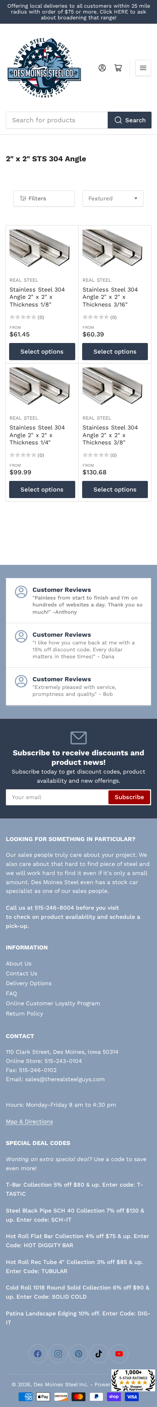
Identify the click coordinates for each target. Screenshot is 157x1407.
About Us (18, 963)
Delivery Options (28, 983)
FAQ (11, 993)
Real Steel (23, 280)
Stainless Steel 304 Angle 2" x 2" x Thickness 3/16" (110, 297)
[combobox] (79, 120)
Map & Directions (29, 1121)
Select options (42, 351)
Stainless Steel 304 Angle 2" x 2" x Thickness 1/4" (37, 435)
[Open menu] (143, 68)
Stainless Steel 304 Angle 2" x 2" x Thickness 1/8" (37, 297)
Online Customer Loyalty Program (53, 1003)
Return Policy (24, 1013)
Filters (37, 198)
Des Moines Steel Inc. (61, 1384)
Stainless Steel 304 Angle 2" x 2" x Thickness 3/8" (110, 435)
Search (135, 120)
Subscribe (129, 797)
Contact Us (21, 973)
